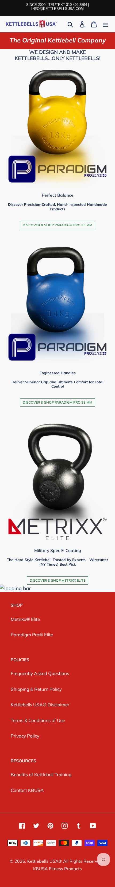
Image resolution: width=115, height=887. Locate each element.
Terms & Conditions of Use (38, 720)
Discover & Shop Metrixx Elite (57, 580)
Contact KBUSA (27, 790)
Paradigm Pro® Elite (32, 634)
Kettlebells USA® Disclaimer (40, 704)
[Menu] (106, 24)
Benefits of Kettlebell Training (41, 774)
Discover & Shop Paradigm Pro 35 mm (57, 225)
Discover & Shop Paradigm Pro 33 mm (57, 402)
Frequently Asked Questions (40, 673)
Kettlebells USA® (45, 861)
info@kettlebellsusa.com (57, 9)
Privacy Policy (25, 736)
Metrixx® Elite (25, 619)
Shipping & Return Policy (36, 689)
